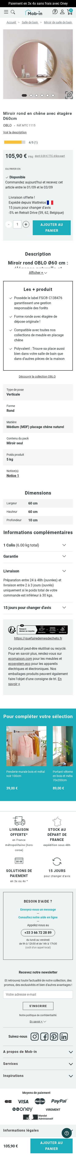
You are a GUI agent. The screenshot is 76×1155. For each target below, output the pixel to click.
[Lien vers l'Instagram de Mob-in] (35, 1037)
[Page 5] (47, 95)
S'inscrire (38, 1006)
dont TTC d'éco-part (50, 156)
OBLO (7, 125)
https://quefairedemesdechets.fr (38, 638)
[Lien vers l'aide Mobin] (55, 11)
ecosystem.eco (19, 664)
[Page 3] (36, 95)
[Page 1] (24, 95)
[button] (38, 546)
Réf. (19, 125)
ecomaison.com (20, 659)
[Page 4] (42, 95)
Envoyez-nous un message (38, 909)
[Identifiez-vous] (62, 11)
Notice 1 (13, 476)
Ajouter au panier (52, 228)
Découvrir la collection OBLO (37, 376)
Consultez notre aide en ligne (38, 917)
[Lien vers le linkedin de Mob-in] (64, 1037)
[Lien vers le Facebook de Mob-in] (45, 1037)
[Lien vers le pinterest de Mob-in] (55, 1037)
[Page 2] (31, 95)
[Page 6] (53, 95)
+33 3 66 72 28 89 (38, 933)
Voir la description (15, 132)
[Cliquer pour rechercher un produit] (13, 11)
